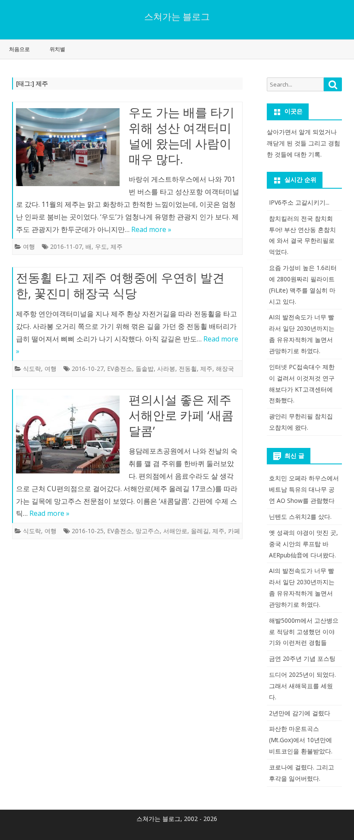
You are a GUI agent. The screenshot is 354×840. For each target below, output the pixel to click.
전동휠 (188, 368)
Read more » (151, 229)
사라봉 (166, 368)
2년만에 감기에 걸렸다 (299, 713)
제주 (117, 246)
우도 (101, 246)
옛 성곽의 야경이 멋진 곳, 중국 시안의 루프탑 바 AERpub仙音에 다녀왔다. (303, 543)
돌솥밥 (145, 368)
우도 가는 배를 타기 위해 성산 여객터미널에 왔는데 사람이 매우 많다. (181, 135)
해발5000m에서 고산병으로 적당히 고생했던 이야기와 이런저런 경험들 (303, 631)
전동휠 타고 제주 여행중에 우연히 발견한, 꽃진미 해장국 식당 (120, 285)
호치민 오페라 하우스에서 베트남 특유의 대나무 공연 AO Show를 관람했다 (304, 489)
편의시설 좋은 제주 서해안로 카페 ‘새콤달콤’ (181, 415)
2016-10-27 (88, 368)
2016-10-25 (88, 531)
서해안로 (175, 531)
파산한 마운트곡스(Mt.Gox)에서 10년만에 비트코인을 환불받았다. (300, 739)
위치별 (57, 49)
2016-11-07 (66, 246)
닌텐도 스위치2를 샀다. (300, 516)
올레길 (200, 531)
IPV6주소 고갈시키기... (299, 202)
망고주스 (148, 531)
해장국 (225, 368)
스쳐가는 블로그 (177, 16)
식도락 (32, 368)
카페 (234, 531)
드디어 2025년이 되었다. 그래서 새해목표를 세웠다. (302, 685)
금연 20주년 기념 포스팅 (302, 658)
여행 (29, 246)
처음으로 (19, 49)
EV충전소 (119, 368)
